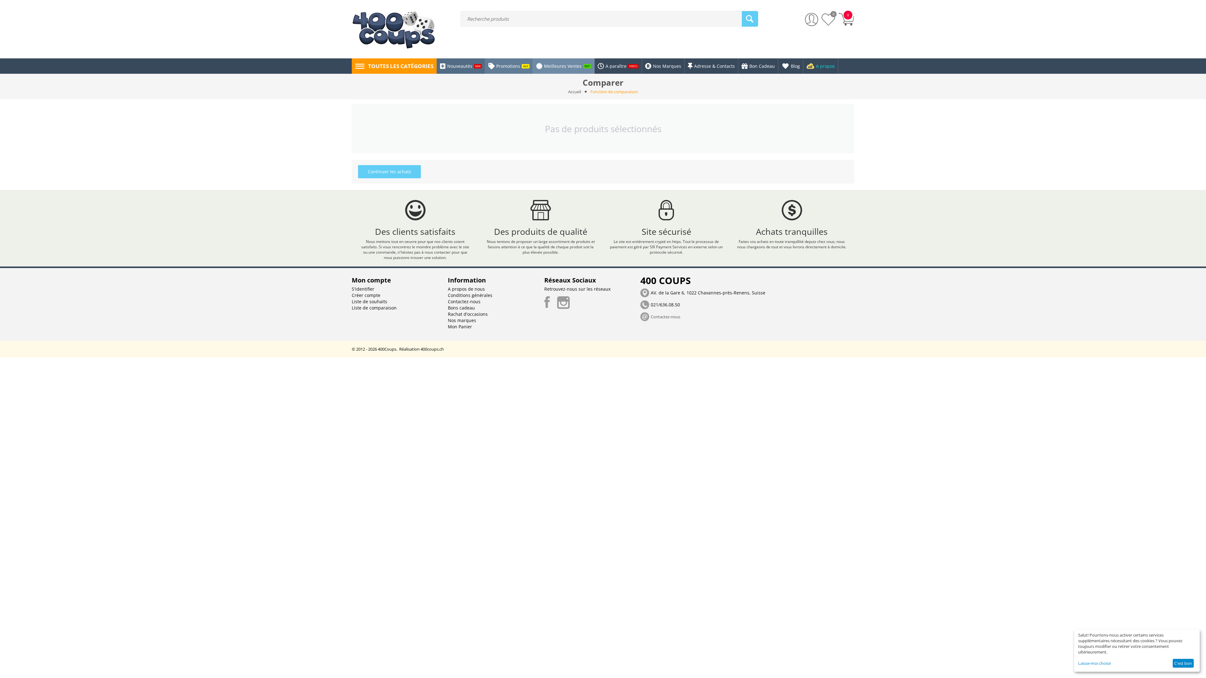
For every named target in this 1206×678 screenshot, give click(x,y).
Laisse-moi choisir (1094, 663)
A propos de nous (466, 289)
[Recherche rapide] (750, 19)
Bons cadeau (461, 308)
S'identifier (363, 289)
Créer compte (366, 295)
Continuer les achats (389, 172)
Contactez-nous (464, 301)
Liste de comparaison (374, 308)
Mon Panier (460, 327)
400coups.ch (432, 349)
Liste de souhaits (369, 301)
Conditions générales (470, 295)
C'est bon (1183, 663)
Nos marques (462, 320)
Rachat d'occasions (468, 314)
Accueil (574, 91)
